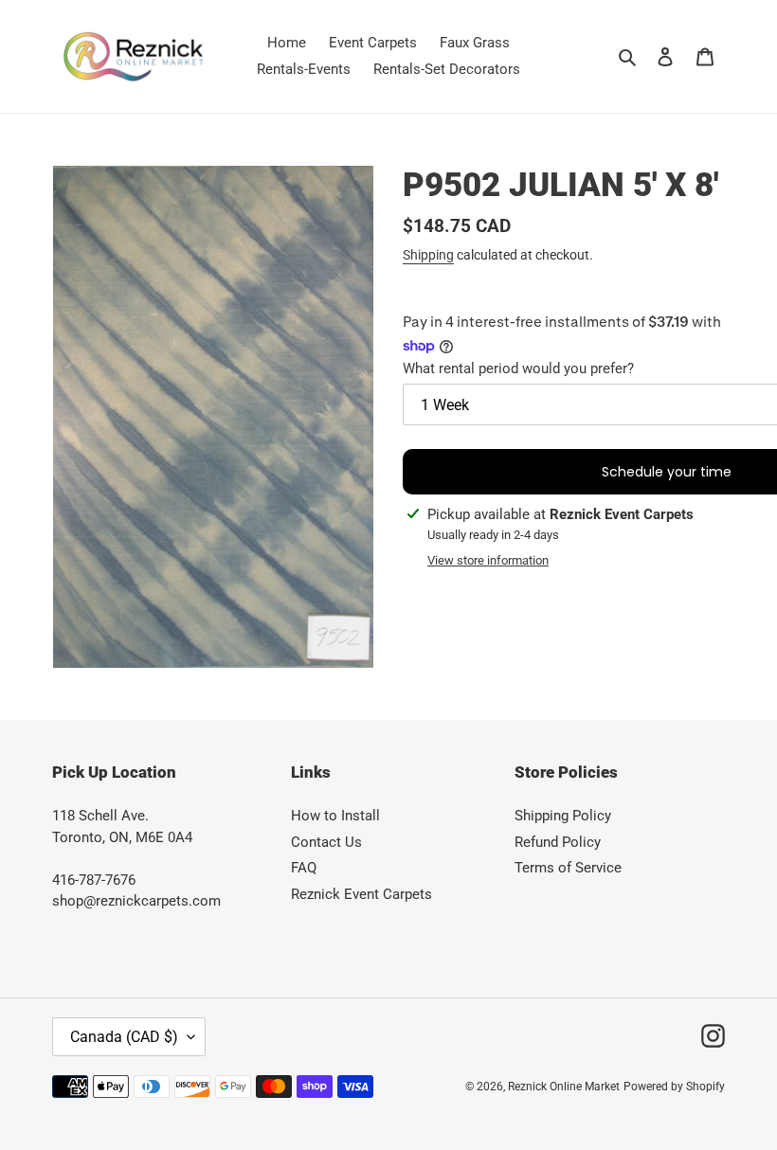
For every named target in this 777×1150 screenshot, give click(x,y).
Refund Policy (558, 842)
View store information (488, 560)
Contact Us (326, 842)
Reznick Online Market (564, 1086)
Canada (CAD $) (124, 1037)
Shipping (428, 254)
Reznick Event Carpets (361, 894)
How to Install (335, 815)
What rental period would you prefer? (518, 368)
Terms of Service (568, 867)
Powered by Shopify (674, 1086)
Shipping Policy (563, 815)
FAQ (303, 867)
